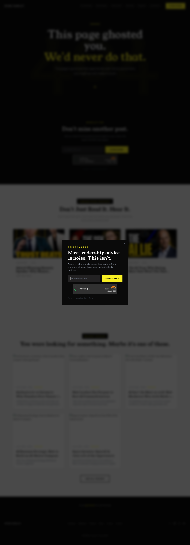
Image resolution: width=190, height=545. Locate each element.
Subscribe (112, 278)
